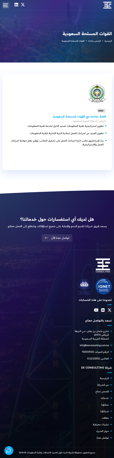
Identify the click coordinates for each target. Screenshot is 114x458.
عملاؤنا (105, 404)
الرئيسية (108, 41)
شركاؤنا (104, 411)
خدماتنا (105, 398)
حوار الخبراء (102, 431)
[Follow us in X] (109, 310)
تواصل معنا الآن (60, 238)
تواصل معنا (103, 437)
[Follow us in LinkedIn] (103, 310)
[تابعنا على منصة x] (23, 5)
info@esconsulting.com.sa (94, 345)
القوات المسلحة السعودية (79, 116)
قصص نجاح (102, 391)
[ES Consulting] (103, 273)
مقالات (105, 417)
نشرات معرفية (101, 424)
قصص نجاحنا (94, 41)
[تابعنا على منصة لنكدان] (16, 5)
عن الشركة (103, 384)
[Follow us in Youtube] (96, 311)
